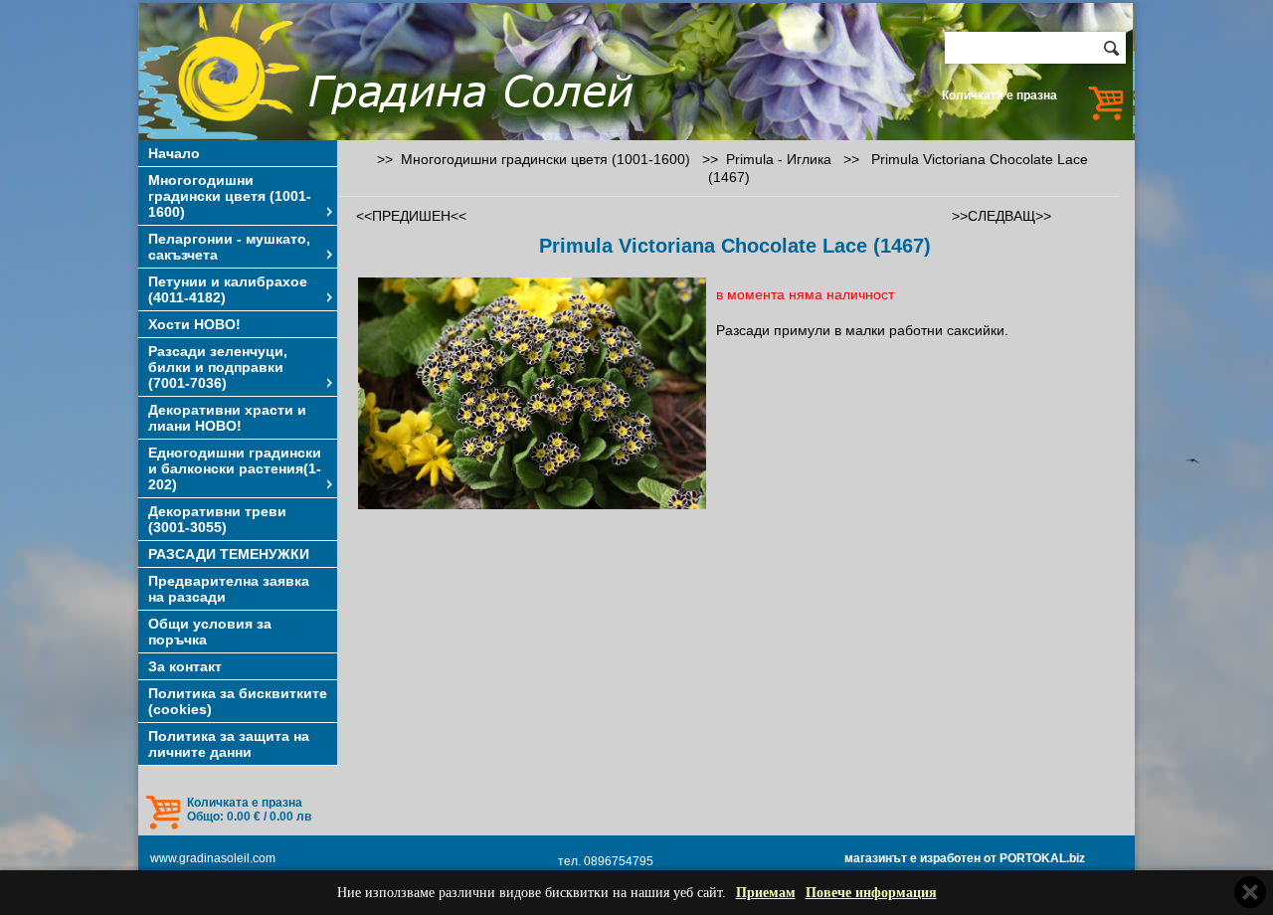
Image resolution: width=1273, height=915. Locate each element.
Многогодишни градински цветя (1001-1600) (229, 196)
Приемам (766, 892)
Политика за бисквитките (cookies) (237, 701)
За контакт (185, 666)
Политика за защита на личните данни (228, 744)
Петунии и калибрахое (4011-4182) (227, 289)
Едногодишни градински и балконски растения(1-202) (234, 468)
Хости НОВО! (194, 324)
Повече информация (871, 892)
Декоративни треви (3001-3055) (217, 519)
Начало (174, 153)
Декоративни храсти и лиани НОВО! (227, 418)
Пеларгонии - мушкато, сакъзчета (229, 247)
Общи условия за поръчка (210, 631)
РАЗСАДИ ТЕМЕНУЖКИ (228, 554)
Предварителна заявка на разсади (228, 589)
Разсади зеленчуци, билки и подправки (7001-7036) (217, 367)
